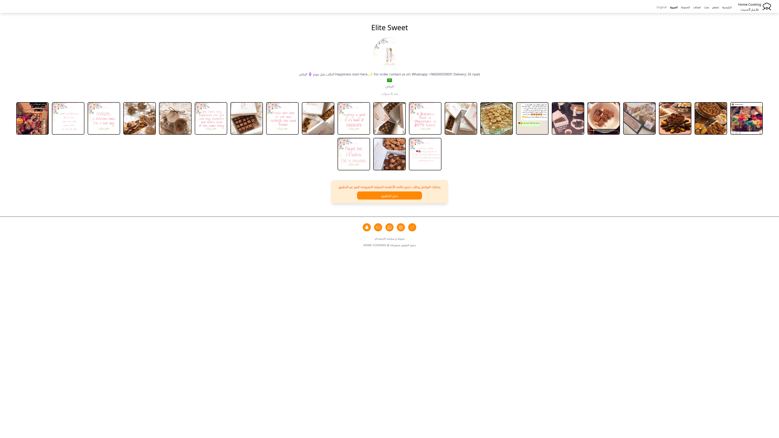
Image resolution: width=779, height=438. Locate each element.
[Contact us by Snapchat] (367, 227)
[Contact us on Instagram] (401, 227)
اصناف (697, 7)
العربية (674, 7)
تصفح (715, 7)
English (662, 7)
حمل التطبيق (389, 195)
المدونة (685, 7)
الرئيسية (727, 7)
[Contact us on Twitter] (412, 227)
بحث (706, 7)
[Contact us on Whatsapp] (389, 227)
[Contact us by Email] (378, 227)
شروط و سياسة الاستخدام (390, 238)
